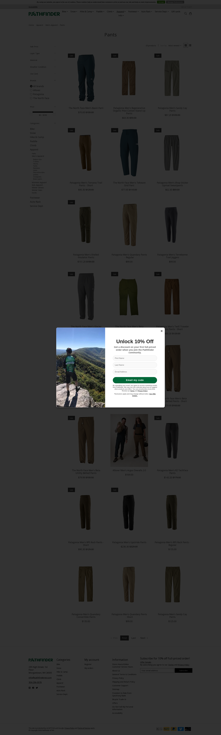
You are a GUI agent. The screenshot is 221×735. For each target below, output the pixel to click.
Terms (132, 391)
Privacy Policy (142, 391)
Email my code (135, 380)
